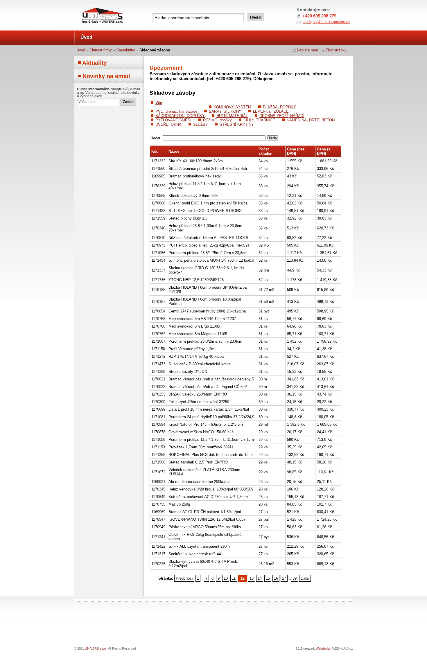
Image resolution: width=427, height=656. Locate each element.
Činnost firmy (100, 50)
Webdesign (323, 648)
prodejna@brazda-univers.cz (326, 21)
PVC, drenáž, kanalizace (176, 111)
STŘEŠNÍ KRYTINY (237, 124)
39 (295, 578)
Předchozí (184, 578)
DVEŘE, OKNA (168, 124)
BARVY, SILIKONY (225, 111)
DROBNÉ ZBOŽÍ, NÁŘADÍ (281, 116)
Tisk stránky (336, 50)
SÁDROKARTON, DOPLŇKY (180, 116)
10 (226, 578)
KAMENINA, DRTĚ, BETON (311, 120)
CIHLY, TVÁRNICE (259, 120)
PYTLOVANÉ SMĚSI (173, 120)
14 (260, 578)
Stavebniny (125, 50)
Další (305, 578)
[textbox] (198, 17)
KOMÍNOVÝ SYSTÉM (232, 107)
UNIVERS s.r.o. (90, 6)
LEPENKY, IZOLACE (271, 111)
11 (234, 578)
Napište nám (307, 50)
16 (276, 578)
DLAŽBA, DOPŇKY (279, 107)
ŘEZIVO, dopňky (217, 120)
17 (284, 578)
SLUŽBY (200, 124)
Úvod (86, 37)
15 (268, 578)
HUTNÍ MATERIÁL (232, 116)
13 (252, 578)
